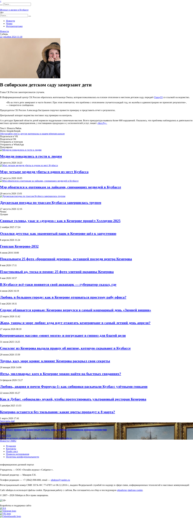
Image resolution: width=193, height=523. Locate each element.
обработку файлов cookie (130, 490)
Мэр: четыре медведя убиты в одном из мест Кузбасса (44, 172)
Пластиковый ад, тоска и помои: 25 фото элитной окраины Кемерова (57, 272)
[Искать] (29, 16)
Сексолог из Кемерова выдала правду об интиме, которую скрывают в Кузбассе (65, 348)
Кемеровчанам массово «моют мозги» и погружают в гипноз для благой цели (63, 335)
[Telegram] (8, 511)
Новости (10, 21)
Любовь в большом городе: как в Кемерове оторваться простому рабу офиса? (63, 297)
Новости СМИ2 (8, 441)
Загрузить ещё (7, 421)
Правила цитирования (17, 454)
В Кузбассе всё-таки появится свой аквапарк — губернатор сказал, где (58, 284)
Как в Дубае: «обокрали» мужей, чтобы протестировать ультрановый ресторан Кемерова (73, 399)
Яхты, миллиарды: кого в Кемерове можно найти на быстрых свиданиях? (60, 374)
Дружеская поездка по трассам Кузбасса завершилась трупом (50, 203)
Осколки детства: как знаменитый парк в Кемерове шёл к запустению (58, 234)
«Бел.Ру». (102, 123)
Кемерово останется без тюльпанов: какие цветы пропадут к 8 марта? (57, 412)
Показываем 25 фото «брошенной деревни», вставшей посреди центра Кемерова (66, 259)
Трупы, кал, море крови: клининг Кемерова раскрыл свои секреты (55, 361)
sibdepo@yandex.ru (60, 480)
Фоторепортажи (14, 26)
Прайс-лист (12, 451)
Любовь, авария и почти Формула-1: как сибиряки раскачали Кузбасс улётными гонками (73, 386)
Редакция (11, 446)
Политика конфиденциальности (22, 457)
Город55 (158, 97)
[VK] (5, 513)
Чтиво (9, 23)
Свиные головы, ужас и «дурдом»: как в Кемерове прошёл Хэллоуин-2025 (60, 221)
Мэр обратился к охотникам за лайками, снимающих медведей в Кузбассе (60, 187)
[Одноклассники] (10, 516)
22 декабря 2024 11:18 (11, 36)
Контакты (11, 448)
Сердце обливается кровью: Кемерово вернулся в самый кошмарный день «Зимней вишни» (75, 310)
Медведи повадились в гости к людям (31, 156)
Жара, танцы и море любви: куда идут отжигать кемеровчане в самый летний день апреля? (75, 323)
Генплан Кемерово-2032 (19, 246)
